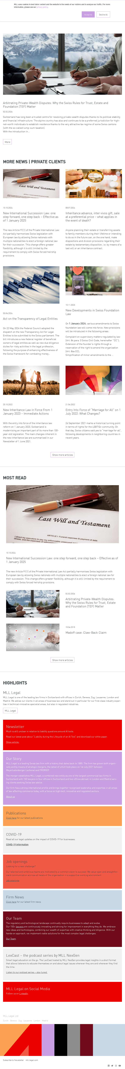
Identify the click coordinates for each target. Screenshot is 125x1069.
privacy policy (42, 7)
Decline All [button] (103, 14)
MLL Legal (10, 710)
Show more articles (62, 454)
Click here (11, 817)
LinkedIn (23, 993)
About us (10, 796)
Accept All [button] (88, 14)
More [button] (7, 142)
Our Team (11, 938)
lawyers (19, 926)
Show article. (12, 742)
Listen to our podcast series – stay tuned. (26, 972)
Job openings (12, 880)
